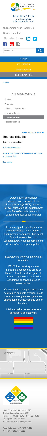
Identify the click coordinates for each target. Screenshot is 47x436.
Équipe (8, 99)
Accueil (6, 82)
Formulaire (7, 162)
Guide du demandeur (11, 147)
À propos (9, 104)
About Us (29, 27)
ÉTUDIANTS (23, 64)
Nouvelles (9, 38)
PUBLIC (24, 59)
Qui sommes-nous (12, 27)
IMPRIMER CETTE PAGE (32, 132)
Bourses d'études (12, 117)
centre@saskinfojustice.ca (21, 421)
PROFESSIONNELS (23, 74)
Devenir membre (12, 33)
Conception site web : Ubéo (14, 431)
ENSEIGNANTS (23, 69)
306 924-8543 (18, 416)
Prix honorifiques (12, 113)
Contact (20, 38)
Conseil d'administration (15, 108)
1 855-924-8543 (32, 416)
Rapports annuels (12, 121)
